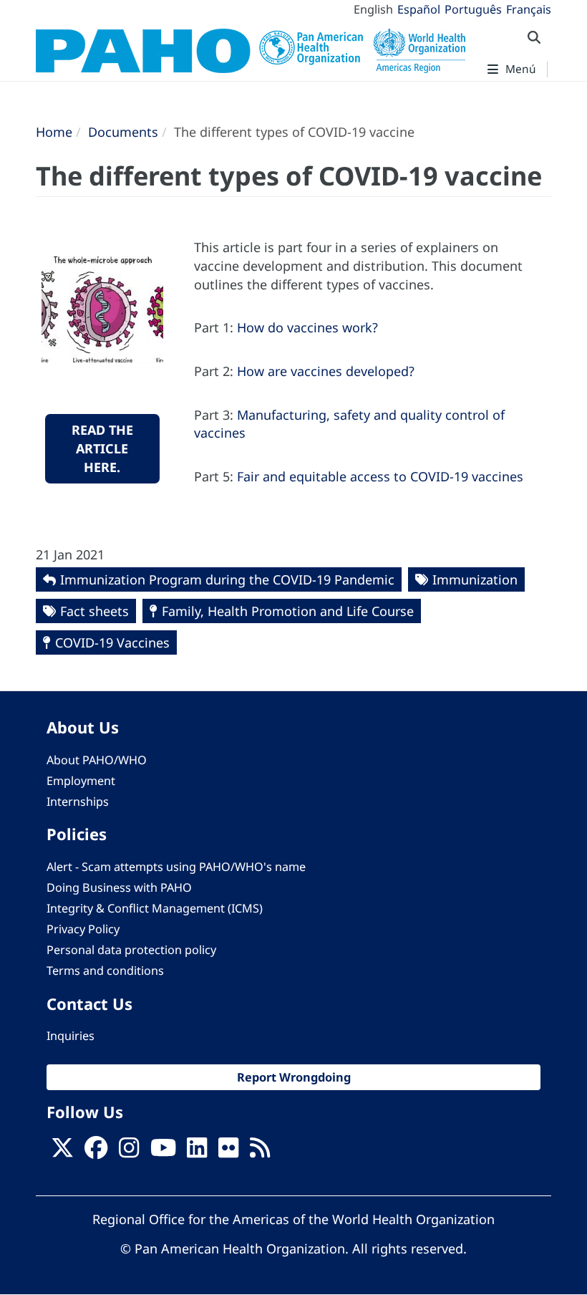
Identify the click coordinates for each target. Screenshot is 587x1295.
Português (473, 9)
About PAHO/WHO (97, 760)
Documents (123, 131)
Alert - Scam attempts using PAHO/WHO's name (176, 867)
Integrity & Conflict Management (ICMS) (155, 908)
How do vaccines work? (307, 327)
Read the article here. (102, 448)
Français (528, 9)
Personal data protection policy (131, 950)
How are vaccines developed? (325, 371)
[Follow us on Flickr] (228, 1152)
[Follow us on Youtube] (163, 1152)
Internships (78, 801)
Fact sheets (94, 611)
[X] (62, 1152)
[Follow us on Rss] (260, 1152)
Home (54, 131)
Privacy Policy (83, 929)
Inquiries (70, 1036)
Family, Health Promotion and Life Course (288, 611)
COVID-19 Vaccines (112, 642)
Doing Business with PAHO (119, 887)
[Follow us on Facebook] (95, 1152)
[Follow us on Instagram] (129, 1152)
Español (418, 9)
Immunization (475, 579)
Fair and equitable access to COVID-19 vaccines (380, 476)
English (373, 9)
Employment (81, 781)
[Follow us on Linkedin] (197, 1152)
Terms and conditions (105, 970)
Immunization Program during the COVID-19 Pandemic (227, 579)
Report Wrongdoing (294, 1077)
